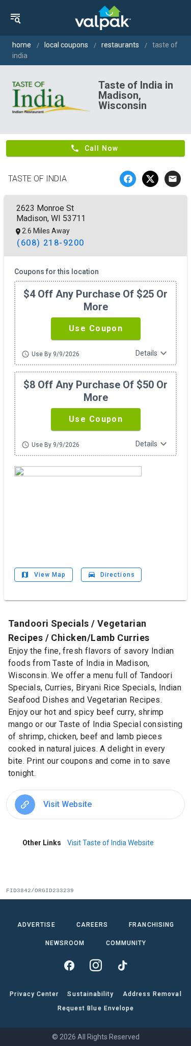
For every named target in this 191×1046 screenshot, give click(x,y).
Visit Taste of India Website (110, 843)
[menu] (15, 18)
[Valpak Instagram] (96, 965)
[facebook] (128, 179)
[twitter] (150, 179)
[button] (96, 328)
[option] (95, 804)
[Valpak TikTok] (122, 965)
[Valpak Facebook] (69, 965)
